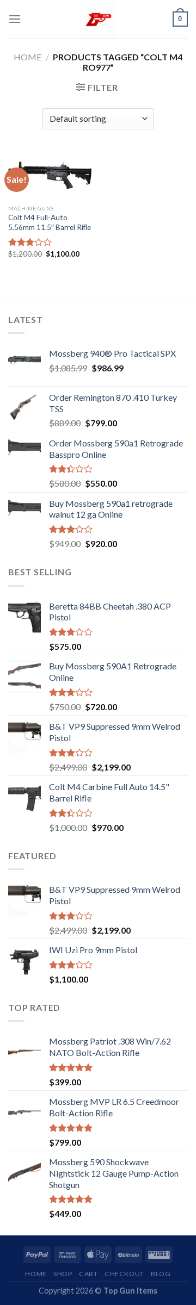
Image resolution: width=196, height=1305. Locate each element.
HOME (35, 1274)
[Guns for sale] (98, 19)
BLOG (160, 1274)
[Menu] (14, 18)
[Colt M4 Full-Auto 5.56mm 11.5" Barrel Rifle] (50, 175)
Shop (62, 1274)
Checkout (124, 1274)
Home (27, 57)
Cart (88, 1274)
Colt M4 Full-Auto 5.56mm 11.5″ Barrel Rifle (49, 222)
